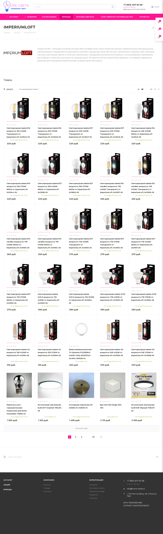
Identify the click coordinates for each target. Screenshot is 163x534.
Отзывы (47, 488)
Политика (93, 498)
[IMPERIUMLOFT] (18, 53)
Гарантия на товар (96, 491)
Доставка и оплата (97, 488)
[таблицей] (158, 89)
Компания (49, 480)
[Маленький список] (138, 89)
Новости (47, 485)
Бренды (8, 489)
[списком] (155, 89)
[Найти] (113, 6)
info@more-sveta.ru (136, 489)
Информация (96, 480)
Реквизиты (93, 495)
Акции (7, 485)
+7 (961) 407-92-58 (132, 5)
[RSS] (153, 27)
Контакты (47, 491)
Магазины (93, 485)
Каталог (8, 480)
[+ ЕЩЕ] (155, 17)
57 (93, 437)
